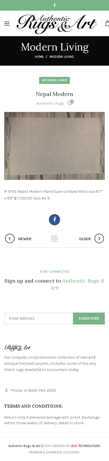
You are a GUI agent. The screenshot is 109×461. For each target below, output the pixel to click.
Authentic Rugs (50, 103)
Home (39, 57)
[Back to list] (54, 239)
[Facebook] (54, 219)
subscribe (89, 318)
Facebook (54, 5)
